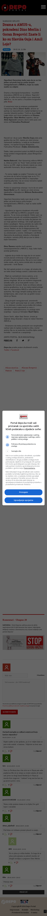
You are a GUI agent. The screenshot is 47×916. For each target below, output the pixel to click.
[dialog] (23, 458)
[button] (23, 451)
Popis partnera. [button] (29, 468)
